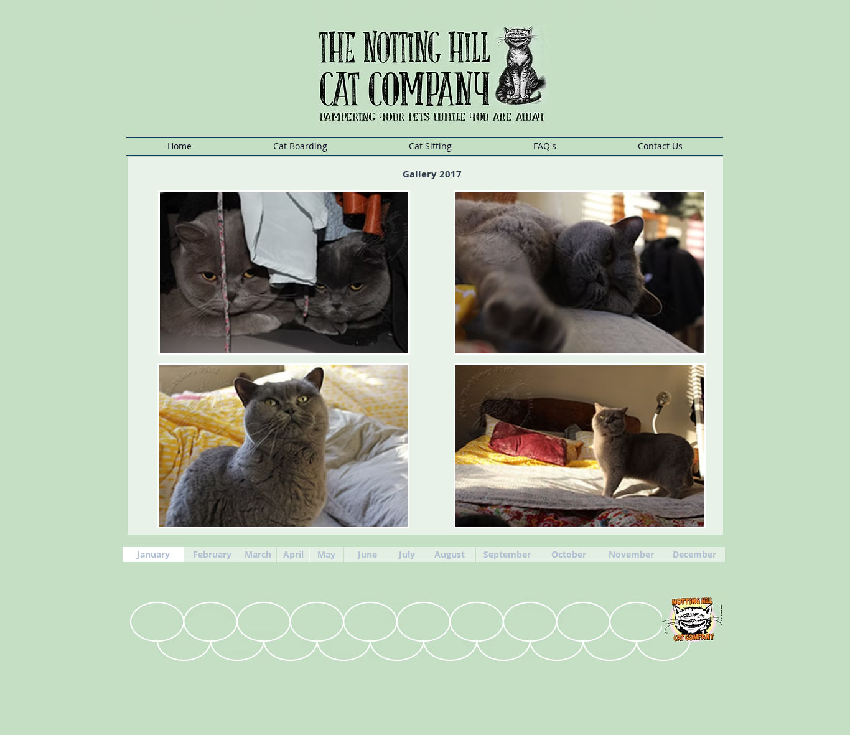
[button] (300, 146)
